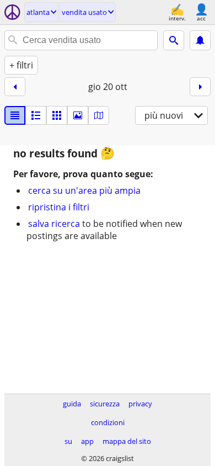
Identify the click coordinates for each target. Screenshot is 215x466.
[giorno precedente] (14, 86)
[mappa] (98, 115)
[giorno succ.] (200, 86)
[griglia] (56, 115)
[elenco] (14, 115)
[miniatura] (35, 115)
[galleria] (77, 115)
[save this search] (200, 40)
